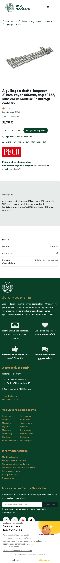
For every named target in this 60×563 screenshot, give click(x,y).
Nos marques (26, 440)
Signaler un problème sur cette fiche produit (26, 141)
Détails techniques (11, 116)
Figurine (6, 426)
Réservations (26, 423)
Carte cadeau (26, 430)
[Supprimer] (5, 130)
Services (24, 426)
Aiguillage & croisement (41, 21)
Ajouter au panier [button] (37, 130)
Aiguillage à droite (13, 24)
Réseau (24, 21)
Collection (24, 437)
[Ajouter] (19, 130)
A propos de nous (10, 474)
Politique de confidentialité (14, 460)
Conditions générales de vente (16, 464)
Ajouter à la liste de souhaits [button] (19, 136)
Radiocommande (10, 440)
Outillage (6, 437)
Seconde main (26, 433)
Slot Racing (7, 433)
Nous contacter (9, 478)
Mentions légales (10, 457)
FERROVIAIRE (11, 21)
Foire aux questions (11, 471)
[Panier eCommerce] (48, 7)
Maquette (6, 423)
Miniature (6, 430)
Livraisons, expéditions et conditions (19, 467)
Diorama (6, 419)
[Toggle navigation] (55, 7)
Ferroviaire (7, 416)
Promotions (25, 419)
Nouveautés (25, 416)
